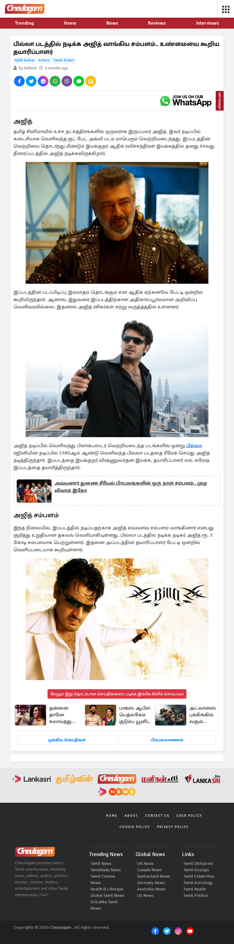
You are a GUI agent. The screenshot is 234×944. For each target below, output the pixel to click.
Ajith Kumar (24, 60)
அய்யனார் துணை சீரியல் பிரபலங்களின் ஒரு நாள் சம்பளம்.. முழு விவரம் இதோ (131, 486)
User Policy (189, 816)
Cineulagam (60, 927)
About (131, 816)
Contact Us (157, 816)
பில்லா (194, 446)
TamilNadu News (105, 869)
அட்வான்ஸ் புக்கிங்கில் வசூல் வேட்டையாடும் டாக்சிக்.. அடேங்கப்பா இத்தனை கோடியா (206, 715)
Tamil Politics (196, 895)
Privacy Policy (173, 827)
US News (145, 895)
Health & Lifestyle (106, 889)
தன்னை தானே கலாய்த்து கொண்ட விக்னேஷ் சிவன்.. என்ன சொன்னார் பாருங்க (61, 715)
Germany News (151, 882)
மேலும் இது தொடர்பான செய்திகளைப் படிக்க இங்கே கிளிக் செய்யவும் (117, 694)
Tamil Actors (63, 60)
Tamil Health (194, 889)
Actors (43, 60)
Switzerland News (153, 876)
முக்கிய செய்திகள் (67, 739)
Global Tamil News (107, 895)
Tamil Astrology (198, 882)
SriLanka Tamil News (104, 905)
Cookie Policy (134, 827)
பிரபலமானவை (167, 739)
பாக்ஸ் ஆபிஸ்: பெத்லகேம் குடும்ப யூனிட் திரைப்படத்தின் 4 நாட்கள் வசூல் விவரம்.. (136, 715)
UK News (145, 863)
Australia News (151, 889)
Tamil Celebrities (198, 876)
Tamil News (101, 863)
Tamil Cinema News (102, 879)
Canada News (149, 869)
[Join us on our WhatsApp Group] (185, 100)
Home (112, 816)
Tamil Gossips (196, 869)
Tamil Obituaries (198, 863)
